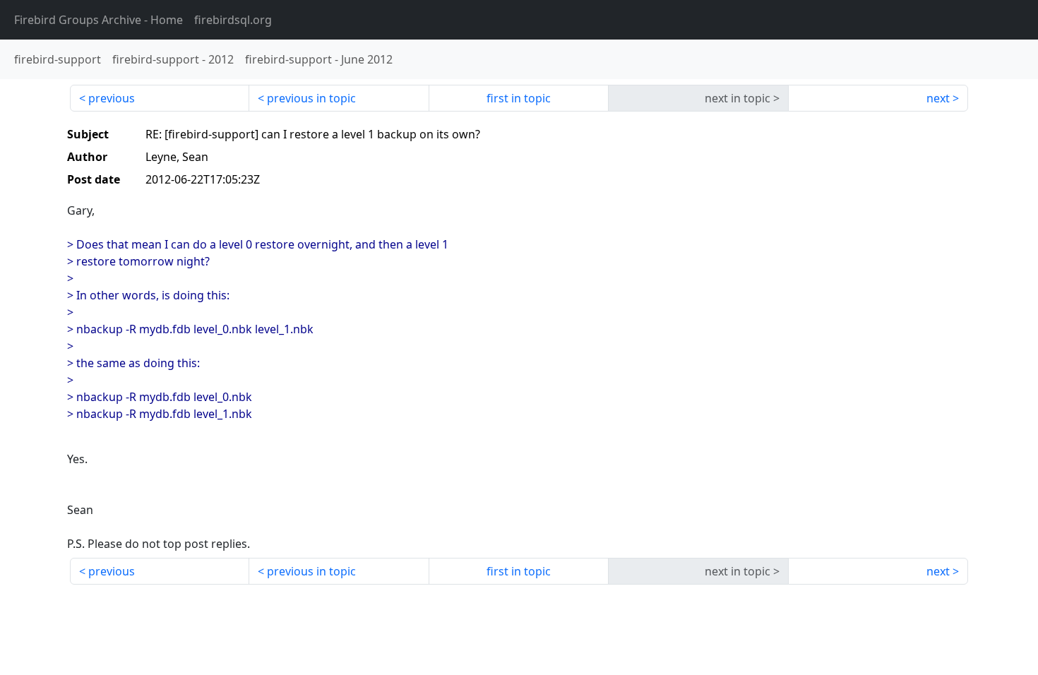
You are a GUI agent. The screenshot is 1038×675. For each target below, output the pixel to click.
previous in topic (311, 98)
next (938, 98)
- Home (98, 20)
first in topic (519, 98)
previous (111, 98)
